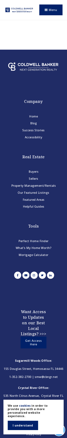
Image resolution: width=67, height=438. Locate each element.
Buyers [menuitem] (33, 172)
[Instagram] (33, 275)
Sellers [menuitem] (33, 179)
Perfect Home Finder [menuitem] (33, 241)
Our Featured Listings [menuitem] (33, 193)
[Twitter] (42, 275)
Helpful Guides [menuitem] (33, 206)
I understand (23, 425)
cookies (25, 406)
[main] (33, 33)
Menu (52, 10)
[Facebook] (17, 275)
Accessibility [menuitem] (33, 137)
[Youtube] (25, 275)
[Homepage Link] (19, 10)
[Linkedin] (50, 275)
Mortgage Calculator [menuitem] (33, 255)
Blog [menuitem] (33, 123)
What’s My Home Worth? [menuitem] (33, 248)
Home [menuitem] (33, 116)
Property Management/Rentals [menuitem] (33, 186)
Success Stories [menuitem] (33, 130)
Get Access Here (33, 342)
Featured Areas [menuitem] (33, 200)
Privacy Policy (33, 434)
